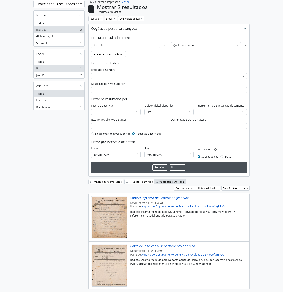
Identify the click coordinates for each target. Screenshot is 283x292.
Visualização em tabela (171, 181)
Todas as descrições (148, 133)
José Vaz (59, 30)
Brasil (59, 69)
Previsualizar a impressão (107, 181)
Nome (41, 15)
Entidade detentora (103, 69)
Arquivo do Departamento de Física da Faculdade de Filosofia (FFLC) (183, 206)
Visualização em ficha (141, 181)
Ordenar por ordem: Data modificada (196, 188)
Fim (146, 148)
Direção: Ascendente (234, 188)
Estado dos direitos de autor (108, 119)
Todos (40, 23)
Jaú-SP (59, 75)
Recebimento (59, 107)
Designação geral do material (189, 119)
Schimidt (59, 43)
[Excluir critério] (246, 45)
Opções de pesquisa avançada (114, 28)
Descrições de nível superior (112, 133)
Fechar (125, 2)
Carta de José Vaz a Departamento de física (162, 246)
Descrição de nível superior (108, 84)
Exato (227, 156)
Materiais (59, 101)
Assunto (42, 86)
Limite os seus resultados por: (59, 4)
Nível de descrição (102, 105)
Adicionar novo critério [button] (107, 54)
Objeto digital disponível (159, 105)
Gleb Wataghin (59, 37)
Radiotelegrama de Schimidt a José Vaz (159, 198)
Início (94, 148)
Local (40, 54)
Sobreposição (209, 156)
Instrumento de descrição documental (221, 105)
